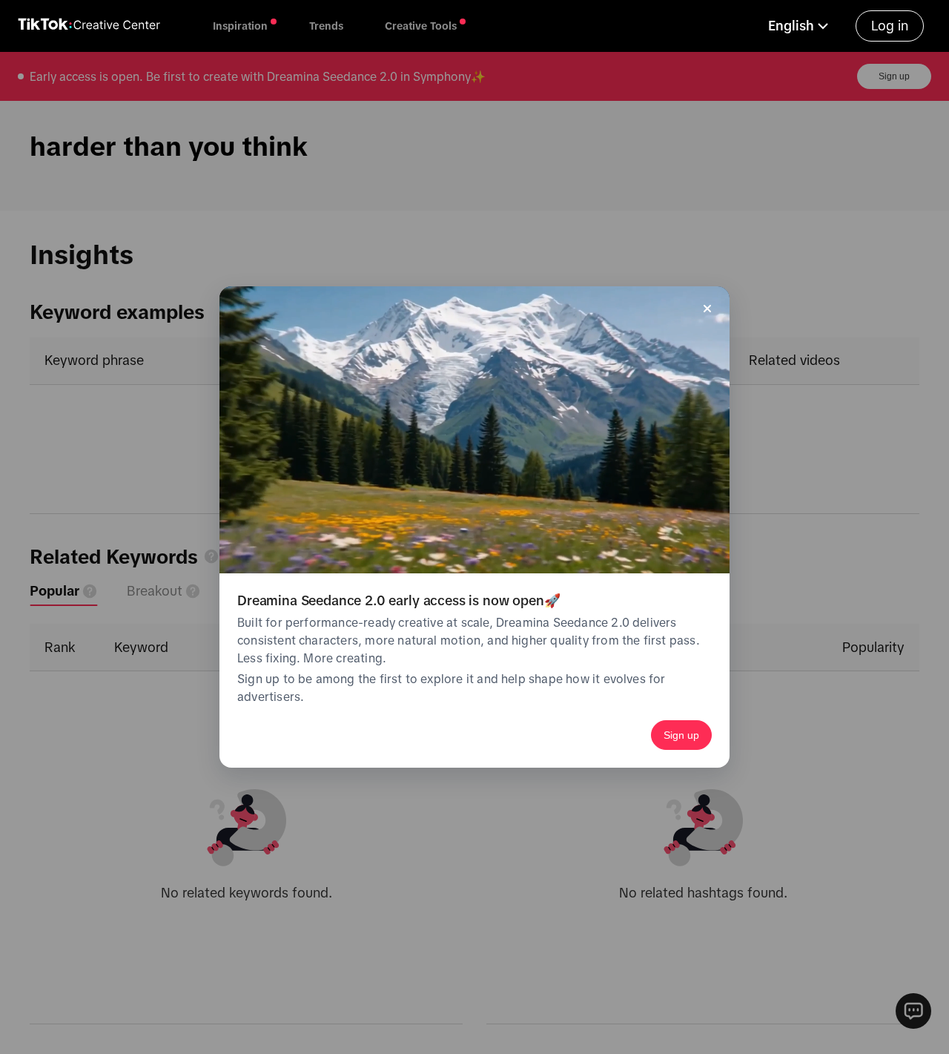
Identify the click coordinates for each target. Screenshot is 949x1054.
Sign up (681, 735)
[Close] (707, 308)
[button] (800, 26)
